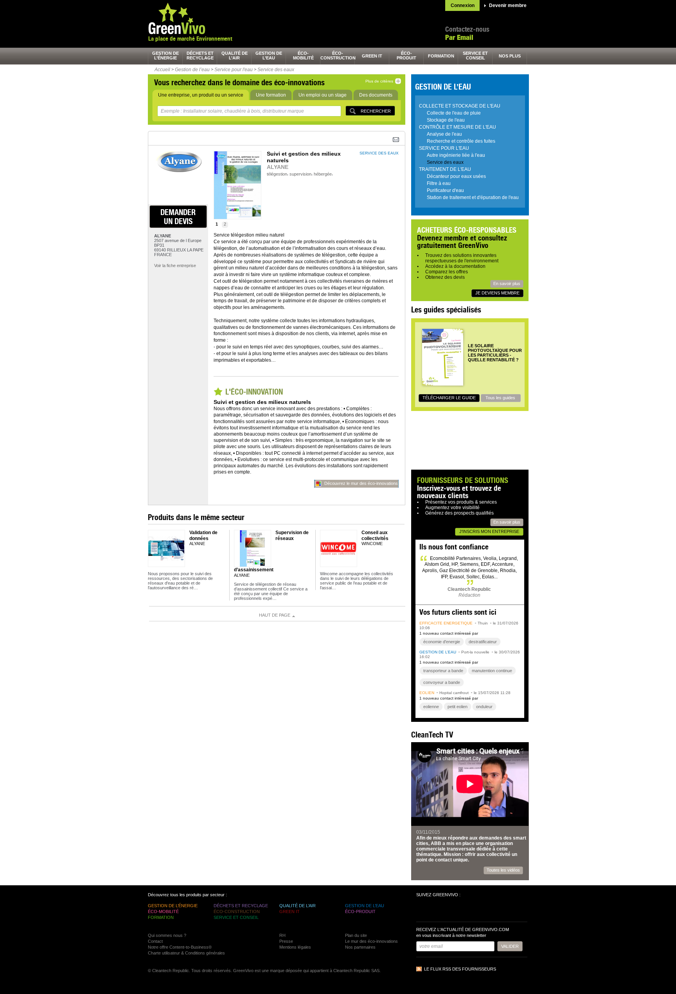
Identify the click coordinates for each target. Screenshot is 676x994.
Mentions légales (295, 947)
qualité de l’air (234, 55)
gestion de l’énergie (165, 55)
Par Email (459, 37)
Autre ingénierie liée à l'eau (456, 155)
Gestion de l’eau (192, 69)
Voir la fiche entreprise (175, 265)
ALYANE (277, 167)
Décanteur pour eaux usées (456, 176)
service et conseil (475, 55)
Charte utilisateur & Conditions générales (186, 953)
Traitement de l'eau (445, 169)
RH (282, 935)
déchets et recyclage (200, 55)
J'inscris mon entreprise (489, 531)
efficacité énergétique (446, 623)
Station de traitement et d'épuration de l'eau (473, 197)
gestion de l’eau (268, 55)
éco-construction (337, 55)
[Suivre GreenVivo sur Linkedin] (451, 910)
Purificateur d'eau (445, 190)
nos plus (510, 56)
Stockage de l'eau (446, 120)
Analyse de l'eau (444, 134)
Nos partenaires (360, 947)
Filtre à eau (439, 183)
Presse (286, 941)
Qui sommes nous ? (167, 935)
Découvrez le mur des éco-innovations (361, 483)
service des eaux (379, 153)
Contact (155, 941)
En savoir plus (506, 283)
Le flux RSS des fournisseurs (460, 969)
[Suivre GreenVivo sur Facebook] (423, 910)
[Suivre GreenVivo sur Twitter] (437, 910)
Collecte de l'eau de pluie (454, 113)
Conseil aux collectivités (374, 535)
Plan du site (356, 935)
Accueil (162, 69)
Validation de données (203, 535)
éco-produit (406, 55)
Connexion (463, 5)
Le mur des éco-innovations (371, 941)
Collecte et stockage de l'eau (459, 106)
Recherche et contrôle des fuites (461, 141)
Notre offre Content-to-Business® (180, 947)
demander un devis (178, 217)
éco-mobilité (303, 55)
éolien (426, 693)
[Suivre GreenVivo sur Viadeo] (465, 910)
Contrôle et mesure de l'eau (457, 127)
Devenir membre (508, 5)
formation (441, 56)
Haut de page (274, 615)
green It (372, 56)
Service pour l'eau (233, 69)
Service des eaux (275, 69)
